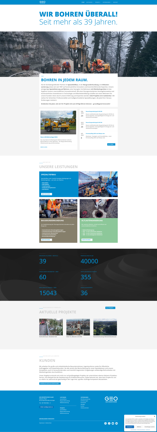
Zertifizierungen (84, 401)
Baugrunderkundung (65, 401)
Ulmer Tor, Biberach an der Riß (74, 336)
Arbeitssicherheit (85, 408)
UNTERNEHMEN (106, 2)
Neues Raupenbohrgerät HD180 (94, 111)
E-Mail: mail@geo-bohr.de (46, 407)
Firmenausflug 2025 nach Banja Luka (95, 133)
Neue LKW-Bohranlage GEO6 (48, 137)
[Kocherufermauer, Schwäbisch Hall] (51, 327)
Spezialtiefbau (63, 399)
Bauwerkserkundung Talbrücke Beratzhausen (104, 336)
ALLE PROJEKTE (109, 307)
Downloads (83, 402)
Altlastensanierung (64, 402)
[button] (154, 416)
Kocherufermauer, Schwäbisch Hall (48, 336)
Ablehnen (139, 426)
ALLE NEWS (110, 144)
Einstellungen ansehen (149, 426)
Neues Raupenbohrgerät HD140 (94, 122)
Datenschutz (48, 423)
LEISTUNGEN (89, 2)
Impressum (148, 429)
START (83, 2)
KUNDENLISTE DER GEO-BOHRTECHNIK (49, 383)
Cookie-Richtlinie (134, 429)
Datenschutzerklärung (141, 429)
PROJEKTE (97, 2)
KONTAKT (115, 2)
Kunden (82, 406)
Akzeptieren (129, 426)
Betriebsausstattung (85, 399)
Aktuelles (83, 404)
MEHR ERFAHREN (46, 194)
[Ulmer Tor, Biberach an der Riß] (78, 327)
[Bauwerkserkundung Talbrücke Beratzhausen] (105, 327)
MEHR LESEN (43, 147)
